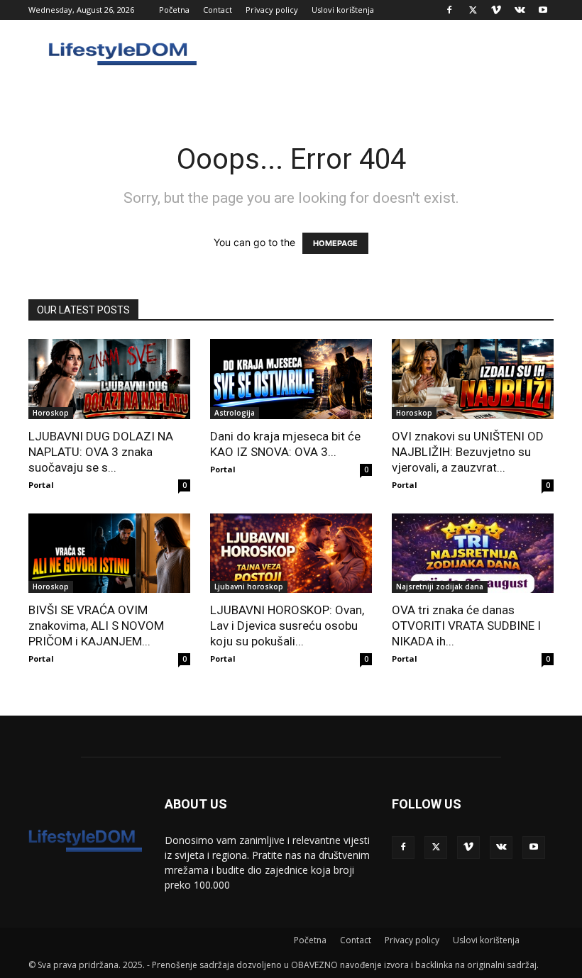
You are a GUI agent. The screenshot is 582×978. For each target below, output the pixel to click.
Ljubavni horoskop (248, 586)
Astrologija (234, 413)
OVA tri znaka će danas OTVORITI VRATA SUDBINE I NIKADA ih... (466, 625)
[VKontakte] (519, 10)
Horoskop (51, 413)
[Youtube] (543, 10)
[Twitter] (472, 10)
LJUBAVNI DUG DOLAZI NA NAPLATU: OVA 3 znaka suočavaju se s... (100, 451)
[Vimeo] (496, 10)
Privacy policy (272, 9)
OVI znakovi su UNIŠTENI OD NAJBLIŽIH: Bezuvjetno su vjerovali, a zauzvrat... (468, 451)
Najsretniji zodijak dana (439, 586)
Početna (174, 9)
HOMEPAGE (335, 243)
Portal (41, 484)
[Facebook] (449, 10)
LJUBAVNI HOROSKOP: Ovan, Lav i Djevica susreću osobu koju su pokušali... (287, 625)
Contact (217, 9)
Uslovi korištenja (343, 9)
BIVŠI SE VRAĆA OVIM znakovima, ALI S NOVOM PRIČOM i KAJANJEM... (96, 625)
